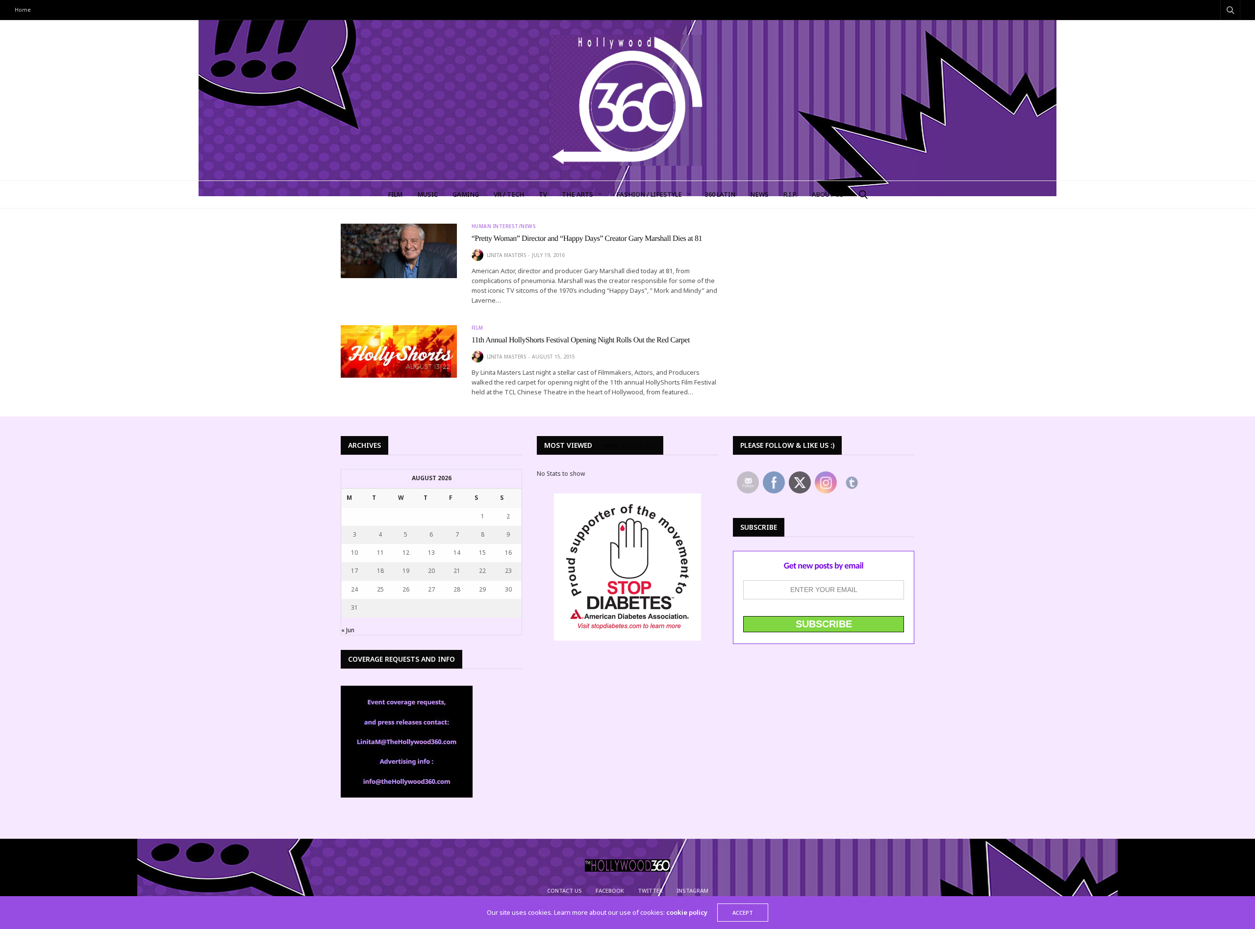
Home (23, 9)
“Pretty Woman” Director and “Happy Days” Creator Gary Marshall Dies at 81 (587, 238)
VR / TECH (509, 194)
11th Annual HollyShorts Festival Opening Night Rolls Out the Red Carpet (581, 340)
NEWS (759, 194)
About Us (828, 194)
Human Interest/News (504, 226)
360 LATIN (720, 194)
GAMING (465, 194)
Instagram (692, 890)
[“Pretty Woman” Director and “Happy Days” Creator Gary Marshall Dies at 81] (399, 251)
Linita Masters (506, 255)
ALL (651, 445)
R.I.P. (790, 194)
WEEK (610, 445)
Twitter (650, 890)
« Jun (347, 630)
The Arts (577, 194)
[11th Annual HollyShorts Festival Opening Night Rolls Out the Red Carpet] (399, 351)
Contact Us (564, 890)
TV (543, 194)
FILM (395, 194)
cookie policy (686, 912)
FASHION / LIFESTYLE (649, 194)
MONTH (632, 445)
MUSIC (427, 194)
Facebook (610, 890)
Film (477, 327)
